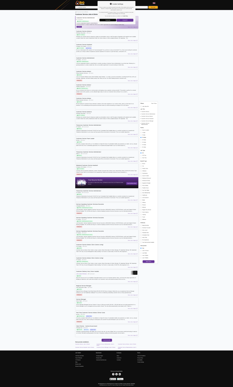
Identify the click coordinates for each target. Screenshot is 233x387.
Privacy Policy (140, 357)
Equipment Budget (146, 183)
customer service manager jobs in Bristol (106, 347)
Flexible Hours (145, 187)
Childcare (144, 170)
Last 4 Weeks (145, 257)
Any (143, 248)
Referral (144, 207)
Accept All (125, 20)
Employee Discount (146, 178)
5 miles (143, 135)
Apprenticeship (145, 225)
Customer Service (81, 11)
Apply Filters (148, 261)
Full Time (144, 155)
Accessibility (139, 359)
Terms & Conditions (141, 355)
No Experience (145, 239)
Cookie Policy (125, 16)
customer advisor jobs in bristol (82, 344)
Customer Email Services (101, 359)
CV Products (78, 359)
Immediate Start (145, 235)
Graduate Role (145, 232)
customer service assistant (147, 118)
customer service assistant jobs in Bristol (84, 347)
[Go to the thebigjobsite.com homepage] (80, 3)
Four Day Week (145, 190)
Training (144, 214)
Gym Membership (146, 192)
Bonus (143, 163)
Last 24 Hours (145, 250)
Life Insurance (145, 197)
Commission (145, 173)
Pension (144, 204)
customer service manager (147, 121)
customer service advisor (147, 116)
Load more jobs (106, 340)
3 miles (143, 132)
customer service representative (145, 124)
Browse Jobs (78, 364)
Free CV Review (78, 357)
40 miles (144, 144)
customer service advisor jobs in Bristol (127, 344)
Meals (143, 200)
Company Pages (99, 355)
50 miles (144, 147)
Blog (76, 362)
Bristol (87, 11)
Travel (143, 217)
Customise (107, 20)
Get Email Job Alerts (79, 355)
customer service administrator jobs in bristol (105, 344)
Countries (119, 359)
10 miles (144, 137)
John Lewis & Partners (81, 273)
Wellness (144, 219)
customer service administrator (148, 114)
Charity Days (145, 168)
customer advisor (145, 111)
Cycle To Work (145, 175)
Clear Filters (154, 103)
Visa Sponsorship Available (148, 242)
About (118, 355)
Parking (144, 202)
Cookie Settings (140, 362)
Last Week (144, 253)
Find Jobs (153, 7)
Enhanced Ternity (146, 180)
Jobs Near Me (145, 106)
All (143, 153)
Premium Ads (99, 357)
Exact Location (145, 130)
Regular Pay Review (146, 209)
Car (143, 166)
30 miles (144, 142)
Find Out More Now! (131, 183)
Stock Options (145, 212)
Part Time (144, 157)
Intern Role (144, 237)
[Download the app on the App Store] (113, 379)
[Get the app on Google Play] (120, 379)
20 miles (144, 139)
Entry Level (144, 230)
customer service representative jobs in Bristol (127, 348)
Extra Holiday (145, 185)
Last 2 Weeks (145, 255)
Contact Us (119, 357)
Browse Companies (79, 366)
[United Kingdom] (154, 3)
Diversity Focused (146, 227)
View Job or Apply (132, 27)
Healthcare (144, 195)
